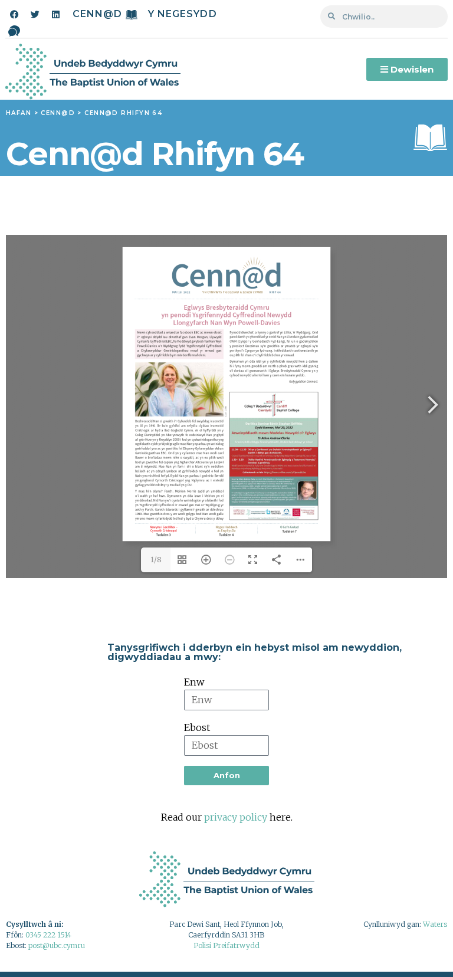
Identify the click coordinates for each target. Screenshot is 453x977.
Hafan (18, 113)
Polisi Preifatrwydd (226, 945)
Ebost (197, 727)
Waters (435, 924)
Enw (194, 682)
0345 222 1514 (48, 934)
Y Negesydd (182, 13)
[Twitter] (35, 14)
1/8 (156, 559)
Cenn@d (98, 13)
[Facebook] (14, 14)
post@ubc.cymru (56, 945)
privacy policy (235, 817)
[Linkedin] (55, 14)
